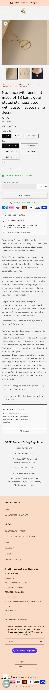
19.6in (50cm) (11, 151)
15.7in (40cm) (11, 146)
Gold (7, 136)
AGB (7, 542)
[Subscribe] (41, 641)
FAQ (7, 509)
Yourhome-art (28, 687)
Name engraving (10, 182)
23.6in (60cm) (11, 157)
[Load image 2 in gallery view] (24, 73)
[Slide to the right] (46, 74)
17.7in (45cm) (29, 146)
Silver (17, 136)
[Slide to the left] (3, 74)
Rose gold (31, 136)
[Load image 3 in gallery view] (37, 73)
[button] (5, 12)
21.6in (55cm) (29, 151)
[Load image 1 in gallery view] (11, 73)
